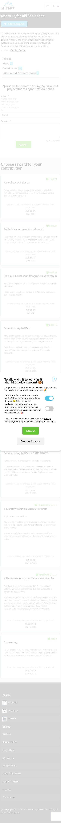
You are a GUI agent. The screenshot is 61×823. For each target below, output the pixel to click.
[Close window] (54, 379)
